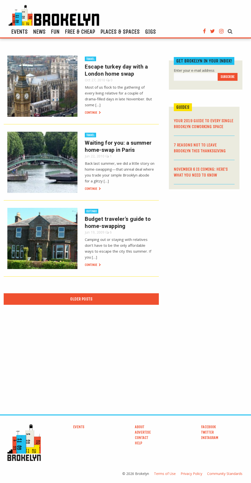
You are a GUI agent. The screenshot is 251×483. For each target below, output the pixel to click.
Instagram (209, 437)
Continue (91, 112)
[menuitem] (19, 31)
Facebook (208, 426)
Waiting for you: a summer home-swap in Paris (118, 146)
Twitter (207, 432)
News (39, 31)
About (139, 426)
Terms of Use (165, 473)
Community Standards (224, 473)
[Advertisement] (205, 231)
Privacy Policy (191, 473)
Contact (141, 437)
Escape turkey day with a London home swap (116, 70)
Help (138, 443)
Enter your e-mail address (194, 70)
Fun (55, 31)
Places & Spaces (120, 31)
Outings (91, 211)
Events (19, 31)
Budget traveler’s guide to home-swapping (118, 222)
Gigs (150, 31)
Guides (182, 107)
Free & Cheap (80, 31)
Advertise (143, 432)
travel (90, 59)
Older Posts (81, 299)
